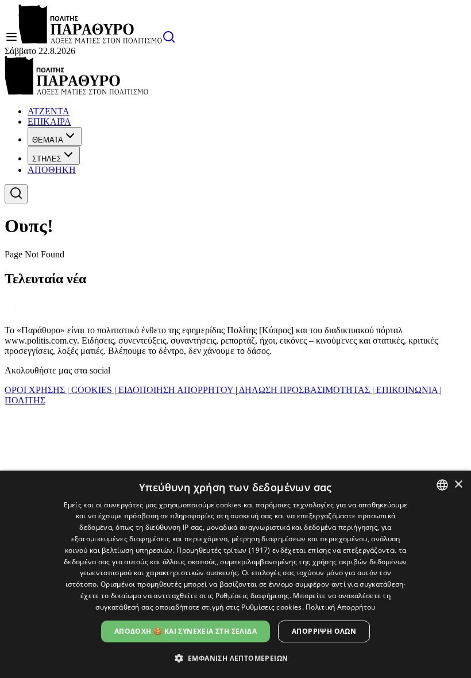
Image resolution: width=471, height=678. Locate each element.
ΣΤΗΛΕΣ (46, 159)
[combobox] (442, 485)
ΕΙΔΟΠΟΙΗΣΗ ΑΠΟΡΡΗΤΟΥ (175, 390)
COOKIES (91, 390)
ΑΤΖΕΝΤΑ (49, 111)
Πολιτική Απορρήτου (340, 607)
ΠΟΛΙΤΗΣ (25, 400)
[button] (235, 657)
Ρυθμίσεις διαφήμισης (252, 595)
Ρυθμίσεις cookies (271, 607)
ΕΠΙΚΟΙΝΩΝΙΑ (407, 390)
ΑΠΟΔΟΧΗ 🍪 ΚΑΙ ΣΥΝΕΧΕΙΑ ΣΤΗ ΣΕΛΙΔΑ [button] (185, 631)
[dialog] (235, 574)
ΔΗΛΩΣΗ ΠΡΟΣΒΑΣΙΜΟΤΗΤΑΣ (304, 390)
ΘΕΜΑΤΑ (47, 140)
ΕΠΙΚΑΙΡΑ (49, 121)
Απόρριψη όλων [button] (324, 631)
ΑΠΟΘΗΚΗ (52, 170)
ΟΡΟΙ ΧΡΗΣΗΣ (36, 390)
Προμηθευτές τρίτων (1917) (223, 550)
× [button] (458, 484)
